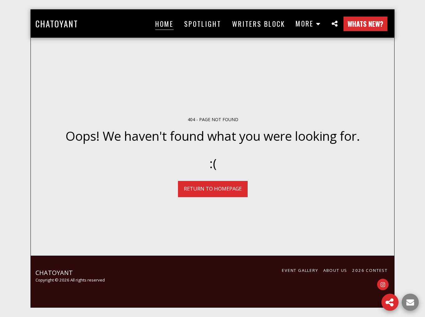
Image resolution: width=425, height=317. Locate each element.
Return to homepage (213, 188)
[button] (334, 23)
